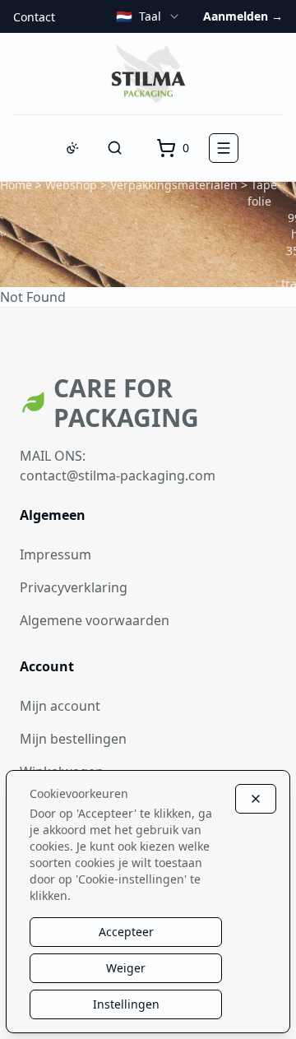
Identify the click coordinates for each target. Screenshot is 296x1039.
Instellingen (126, 1004)
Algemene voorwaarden (94, 620)
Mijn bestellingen (73, 739)
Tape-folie (264, 193)
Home (16, 184)
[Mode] (72, 148)
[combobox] (148, 16)
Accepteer (126, 931)
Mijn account (60, 706)
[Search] (115, 148)
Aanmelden (243, 16)
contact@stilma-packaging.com (117, 475)
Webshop (71, 184)
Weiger (126, 968)
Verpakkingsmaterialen (174, 184)
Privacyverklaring (73, 587)
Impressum (55, 554)
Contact (34, 17)
